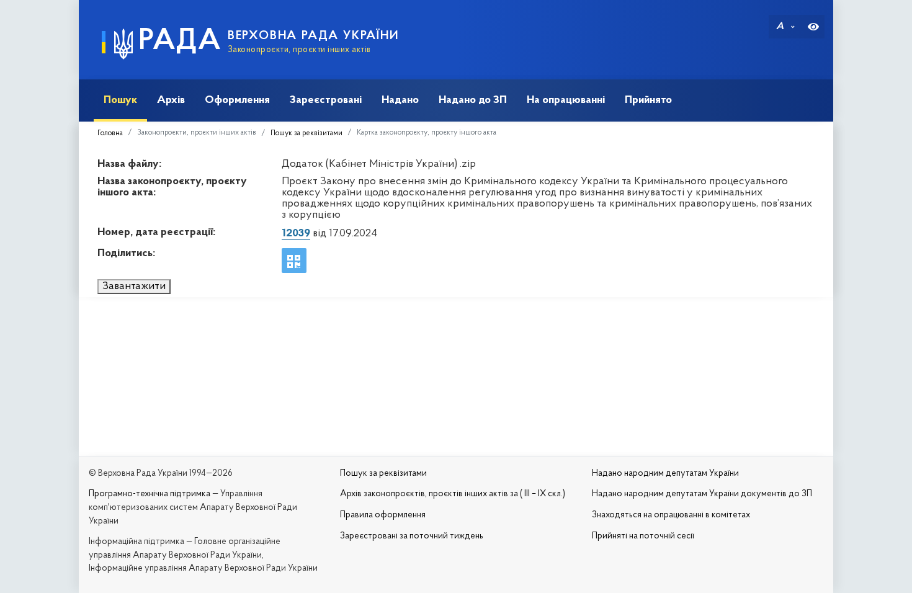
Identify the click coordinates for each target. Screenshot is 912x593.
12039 (296, 233)
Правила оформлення (383, 515)
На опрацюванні (566, 100)
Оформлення (237, 100)
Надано (400, 100)
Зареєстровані (326, 100)
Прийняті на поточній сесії (643, 536)
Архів (171, 100)
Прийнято (648, 100)
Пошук (120, 100)
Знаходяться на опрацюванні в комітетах (671, 515)
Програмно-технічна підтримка (149, 494)
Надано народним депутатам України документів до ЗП (702, 494)
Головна (110, 133)
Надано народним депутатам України (665, 473)
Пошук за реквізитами (306, 133)
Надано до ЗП (473, 100)
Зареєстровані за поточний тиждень (411, 536)
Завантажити (134, 286)
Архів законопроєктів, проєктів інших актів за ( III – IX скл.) (452, 494)
